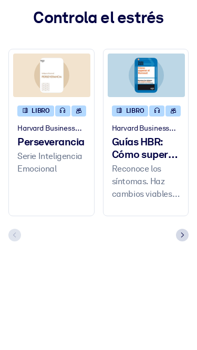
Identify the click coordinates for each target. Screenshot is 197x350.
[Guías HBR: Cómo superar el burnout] (146, 75)
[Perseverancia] (51, 75)
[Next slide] (182, 235)
